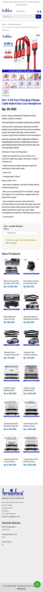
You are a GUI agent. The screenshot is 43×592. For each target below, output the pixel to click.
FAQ (30, 2)
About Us (17, 2)
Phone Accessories (14, 24)
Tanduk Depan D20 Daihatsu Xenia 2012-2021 (30, 426)
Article (25, 5)
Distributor (19, 5)
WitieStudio (21, 589)
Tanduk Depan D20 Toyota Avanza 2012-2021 (11, 461)
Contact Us (36, 2)
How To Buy (24, 2)
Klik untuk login (11, 243)
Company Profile (8, 2)
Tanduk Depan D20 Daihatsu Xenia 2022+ (30, 461)
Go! (38, 16)
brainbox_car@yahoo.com (11, 516)
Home (4, 24)
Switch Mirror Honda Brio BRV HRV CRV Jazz (31, 283)
